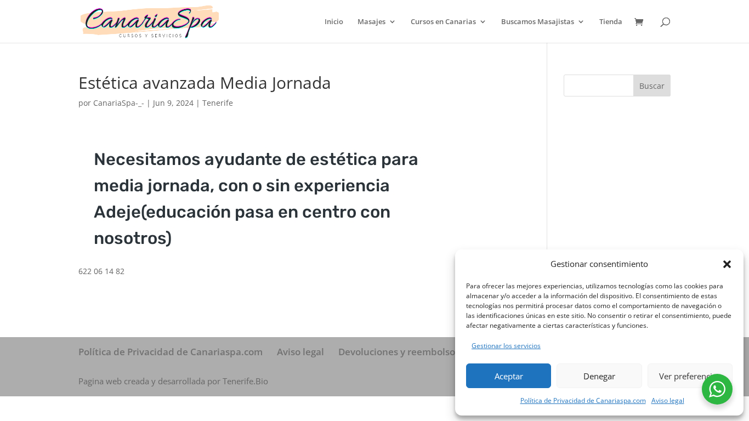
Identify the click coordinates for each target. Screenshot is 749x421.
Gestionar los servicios (506, 345)
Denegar (599, 376)
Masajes (371, 22)
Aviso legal (667, 400)
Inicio (334, 22)
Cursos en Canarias (443, 22)
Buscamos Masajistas (537, 22)
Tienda (610, 22)
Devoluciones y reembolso (396, 351)
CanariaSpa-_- (118, 103)
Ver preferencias (689, 376)
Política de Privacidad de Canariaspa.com (583, 400)
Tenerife (217, 103)
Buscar (652, 86)
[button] (727, 264)
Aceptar (509, 376)
